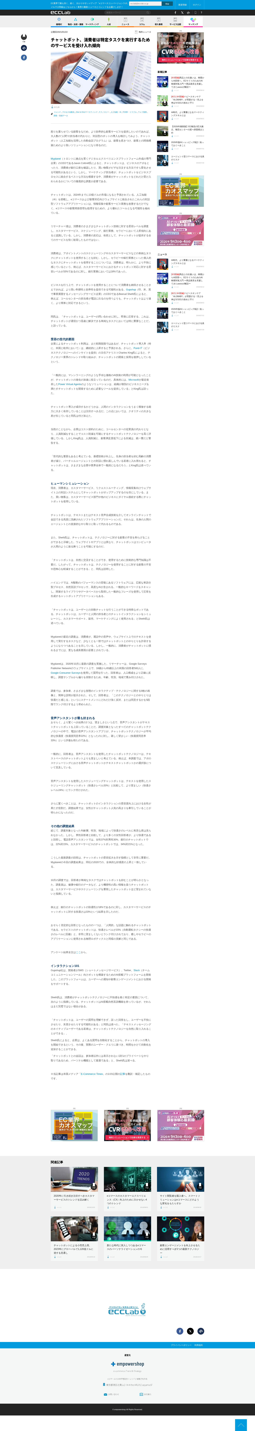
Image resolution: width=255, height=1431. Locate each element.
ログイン (197, 5)
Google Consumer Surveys (66, 672)
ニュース (125, 24)
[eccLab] (127, 1318)
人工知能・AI (116, 112)
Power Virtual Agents (69, 384)
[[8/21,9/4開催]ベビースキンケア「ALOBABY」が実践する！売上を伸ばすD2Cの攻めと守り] (162, 100)
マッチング (193, 24)
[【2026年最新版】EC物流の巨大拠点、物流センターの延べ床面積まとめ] (162, 130)
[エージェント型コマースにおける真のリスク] (162, 160)
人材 (109, 24)
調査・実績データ (61, 116)
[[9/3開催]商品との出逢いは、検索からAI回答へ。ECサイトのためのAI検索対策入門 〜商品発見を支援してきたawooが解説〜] (162, 81)
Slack (137, 970)
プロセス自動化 (68, 112)
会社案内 (147, 1394)
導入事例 (158, 24)
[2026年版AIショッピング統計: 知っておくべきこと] (162, 146)
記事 (122, 1074)
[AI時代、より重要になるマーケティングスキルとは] (162, 116)
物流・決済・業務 (75, 24)
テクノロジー (104, 112)
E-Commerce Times (92, 1074)
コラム (142, 24)
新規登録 (182, 5)
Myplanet (56, 158)
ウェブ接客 (142, 112)
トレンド (57, 112)
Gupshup (131, 289)
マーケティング (92, 24)
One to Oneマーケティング (86, 112)
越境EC (59, 24)
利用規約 (198, 1345)
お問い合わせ (113, 1394)
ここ (78, 952)
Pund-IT (138, 348)
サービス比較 (175, 24)
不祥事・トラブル (129, 112)
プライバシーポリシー (181, 1345)
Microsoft (134, 379)
